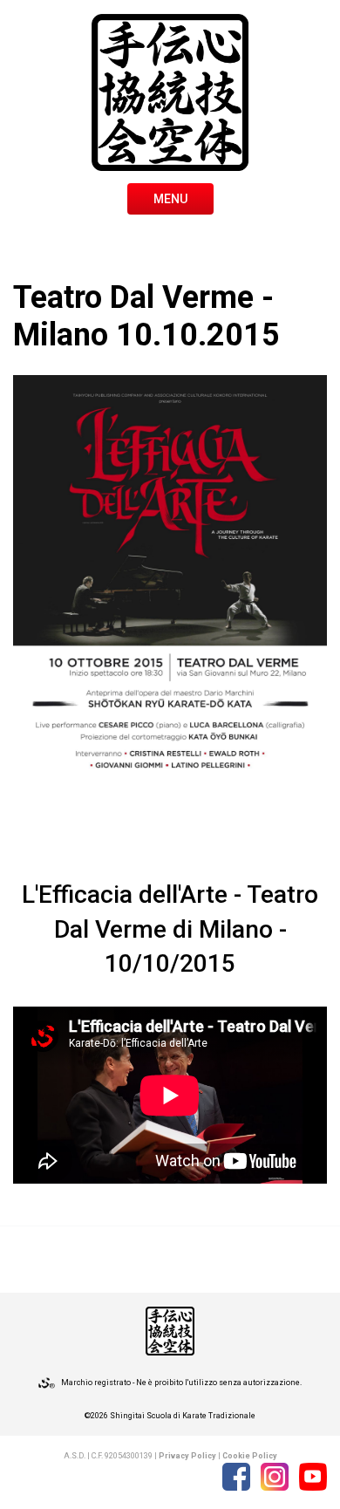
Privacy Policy (187, 1455)
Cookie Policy (249, 1455)
